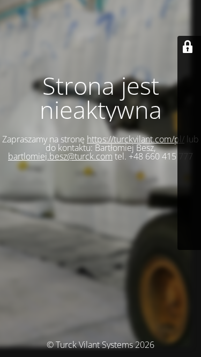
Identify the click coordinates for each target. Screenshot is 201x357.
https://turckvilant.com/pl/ (135, 139)
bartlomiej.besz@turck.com (60, 156)
